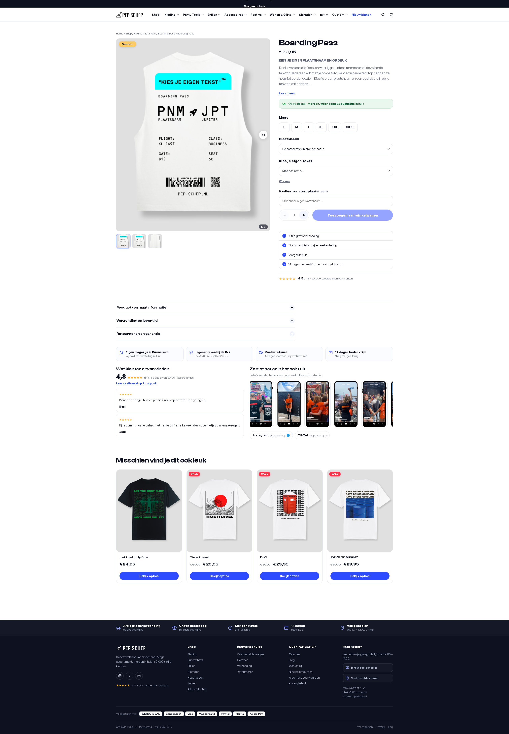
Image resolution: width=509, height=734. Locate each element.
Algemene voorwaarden (304, 677)
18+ (322, 15)
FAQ (390, 726)
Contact (242, 660)
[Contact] (139, 676)
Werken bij (295, 665)
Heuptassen (195, 677)
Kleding (170, 15)
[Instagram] (120, 676)
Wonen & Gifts (280, 15)
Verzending (244, 665)
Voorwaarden (365, 726)
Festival (256, 15)
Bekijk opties (149, 576)
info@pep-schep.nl (364, 667)
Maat (283, 117)
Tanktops (150, 33)
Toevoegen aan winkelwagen (352, 215)
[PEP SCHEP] (129, 15)
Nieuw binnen (361, 15)
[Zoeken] (383, 14)
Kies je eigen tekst (295, 161)
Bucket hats (195, 660)
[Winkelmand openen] (391, 15)
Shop (156, 15)
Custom (338, 15)
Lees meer (287, 93)
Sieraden (305, 15)
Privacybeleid (297, 683)
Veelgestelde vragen (250, 654)
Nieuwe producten (301, 671)
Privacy (380, 726)
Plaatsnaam (289, 139)
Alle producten (196, 689)
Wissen (284, 181)
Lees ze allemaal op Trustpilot (136, 383)
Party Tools (191, 15)
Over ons (294, 654)
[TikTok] (129, 676)
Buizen (191, 683)
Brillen (212, 15)
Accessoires (233, 15)
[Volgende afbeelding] (263, 135)
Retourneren (245, 671)
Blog (292, 660)
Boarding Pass (166, 33)
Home (119, 33)
